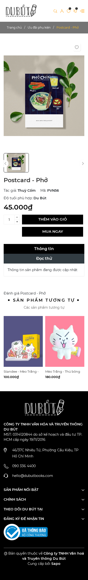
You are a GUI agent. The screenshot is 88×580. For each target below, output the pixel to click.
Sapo (55, 563)
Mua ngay (52, 231)
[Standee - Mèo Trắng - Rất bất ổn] (23, 341)
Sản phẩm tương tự (44, 300)
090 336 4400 (24, 466)
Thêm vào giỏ (52, 219)
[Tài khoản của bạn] (62, 11)
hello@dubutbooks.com (32, 476)
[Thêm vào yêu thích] (77, 47)
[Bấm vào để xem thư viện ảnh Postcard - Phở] (44, 96)
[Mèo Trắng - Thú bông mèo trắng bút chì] (64, 341)
